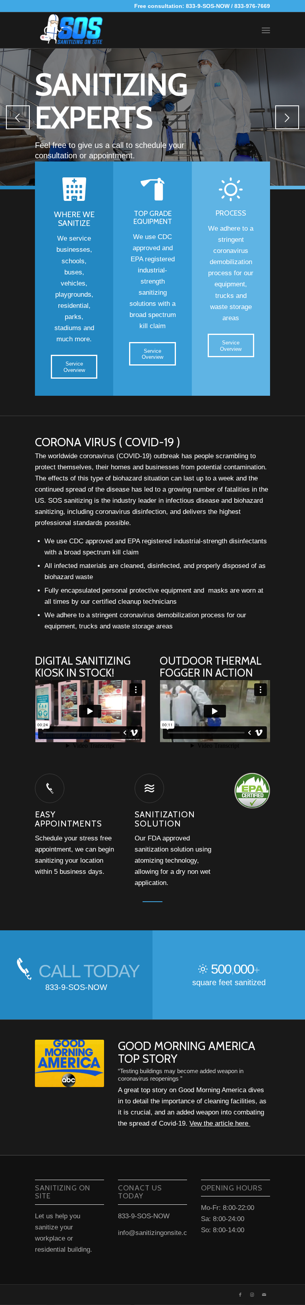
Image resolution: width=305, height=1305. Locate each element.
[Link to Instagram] (252, 1295)
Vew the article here (219, 1123)
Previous (18, 117)
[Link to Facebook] (240, 1295)
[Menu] (266, 30)
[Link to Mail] (264, 1295)
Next (287, 117)
